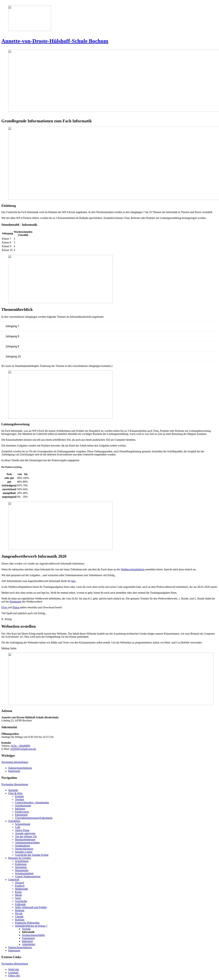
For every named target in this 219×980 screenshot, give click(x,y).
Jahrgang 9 (12, 346)
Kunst (18, 891)
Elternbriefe (21, 814)
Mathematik (21, 888)
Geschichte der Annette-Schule (31, 854)
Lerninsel (13, 972)
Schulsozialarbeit (24, 873)
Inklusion (20, 808)
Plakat (16, 607)
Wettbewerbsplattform (133, 569)
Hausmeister (21, 870)
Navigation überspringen (14, 762)
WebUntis (13, 969)
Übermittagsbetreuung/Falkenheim (33, 817)
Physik (18, 913)
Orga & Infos (15, 793)
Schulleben (14, 821)
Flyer (4, 607)
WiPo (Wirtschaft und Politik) (31, 907)
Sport (18, 898)
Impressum (14, 771)
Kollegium (21, 864)
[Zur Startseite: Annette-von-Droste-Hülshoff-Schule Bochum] (109, 18)
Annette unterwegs (25, 833)
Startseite (13, 790)
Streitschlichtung (24, 848)
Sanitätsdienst (22, 845)
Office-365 (14, 975)
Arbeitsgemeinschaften (27, 842)
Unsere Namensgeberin (27, 876)
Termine (19, 799)
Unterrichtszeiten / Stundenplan (32, 802)
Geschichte (21, 901)
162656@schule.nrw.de (23, 748)
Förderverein (22, 811)
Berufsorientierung (25, 839)
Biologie (19, 910)
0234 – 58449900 (20, 745)
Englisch (19, 885)
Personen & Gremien (19, 858)
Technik (26, 928)
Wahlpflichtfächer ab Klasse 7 (31, 925)
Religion (19, 919)
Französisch (28, 938)
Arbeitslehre (28, 944)
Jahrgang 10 (13, 356)
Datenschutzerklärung (20, 767)
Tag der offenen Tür (26, 836)
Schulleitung (22, 861)
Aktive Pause (22, 830)
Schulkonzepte (23, 805)
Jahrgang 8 (12, 336)
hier (73, 581)
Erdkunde (20, 904)
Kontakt (19, 796)
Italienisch (27, 941)
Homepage (15, 601)
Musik (18, 895)
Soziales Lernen (23, 851)
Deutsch (19, 882)
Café (17, 827)
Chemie (19, 916)
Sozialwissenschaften (33, 935)
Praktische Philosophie (27, 922)
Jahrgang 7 (12, 326)
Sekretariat (21, 867)
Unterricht (13, 879)
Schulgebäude (22, 824)
